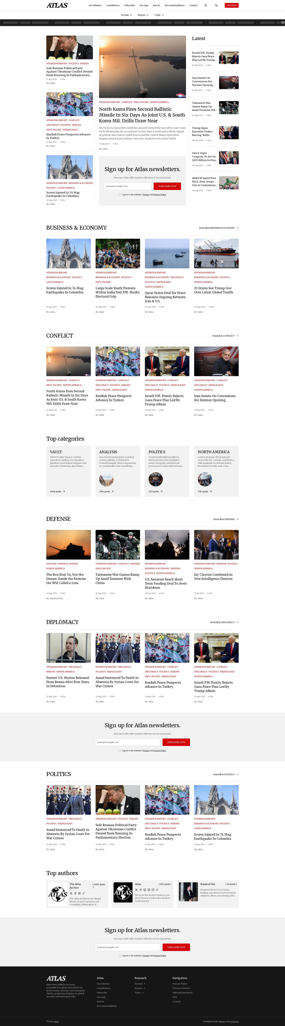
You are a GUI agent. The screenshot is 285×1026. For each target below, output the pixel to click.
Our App (144, 5)
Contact (193, 5)
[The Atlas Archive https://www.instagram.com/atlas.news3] (79, 893)
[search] (205, 5)
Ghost (222, 1021)
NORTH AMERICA (159, 102)
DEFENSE (63, 563)
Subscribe (129, 5)
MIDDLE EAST (70, 129)
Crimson (234, 1021)
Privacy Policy (159, 194)
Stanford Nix (56, 598)
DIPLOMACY (53, 125)
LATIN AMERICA (66, 188)
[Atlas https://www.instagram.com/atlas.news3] (148, 889)
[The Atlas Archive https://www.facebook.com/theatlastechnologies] (75, 893)
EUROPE (84, 63)
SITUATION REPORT (56, 63)
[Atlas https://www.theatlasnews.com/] (157, 889)
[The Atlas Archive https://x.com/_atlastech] (71, 893)
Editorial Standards (182, 992)
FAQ (174, 997)
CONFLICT (74, 120)
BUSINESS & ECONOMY (81, 183)
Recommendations (175, 5)
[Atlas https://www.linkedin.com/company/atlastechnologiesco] (144, 889)
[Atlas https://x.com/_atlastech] (136, 889)
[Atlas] (57, 5)
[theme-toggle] (216, 5)
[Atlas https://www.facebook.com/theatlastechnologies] (140, 889)
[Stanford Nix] (188, 891)
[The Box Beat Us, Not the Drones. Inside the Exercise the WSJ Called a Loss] (68, 545)
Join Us (156, 5)
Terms (146, 194)
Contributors (113, 5)
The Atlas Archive (75, 886)
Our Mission (95, 5)
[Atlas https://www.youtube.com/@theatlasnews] (153, 889)
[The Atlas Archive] (57, 894)
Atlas (52, 83)
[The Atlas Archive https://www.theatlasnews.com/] (83, 893)
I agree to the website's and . (144, 194)
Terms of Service (181, 988)
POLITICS (74, 63)
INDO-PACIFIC (54, 129)
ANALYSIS (51, 563)
